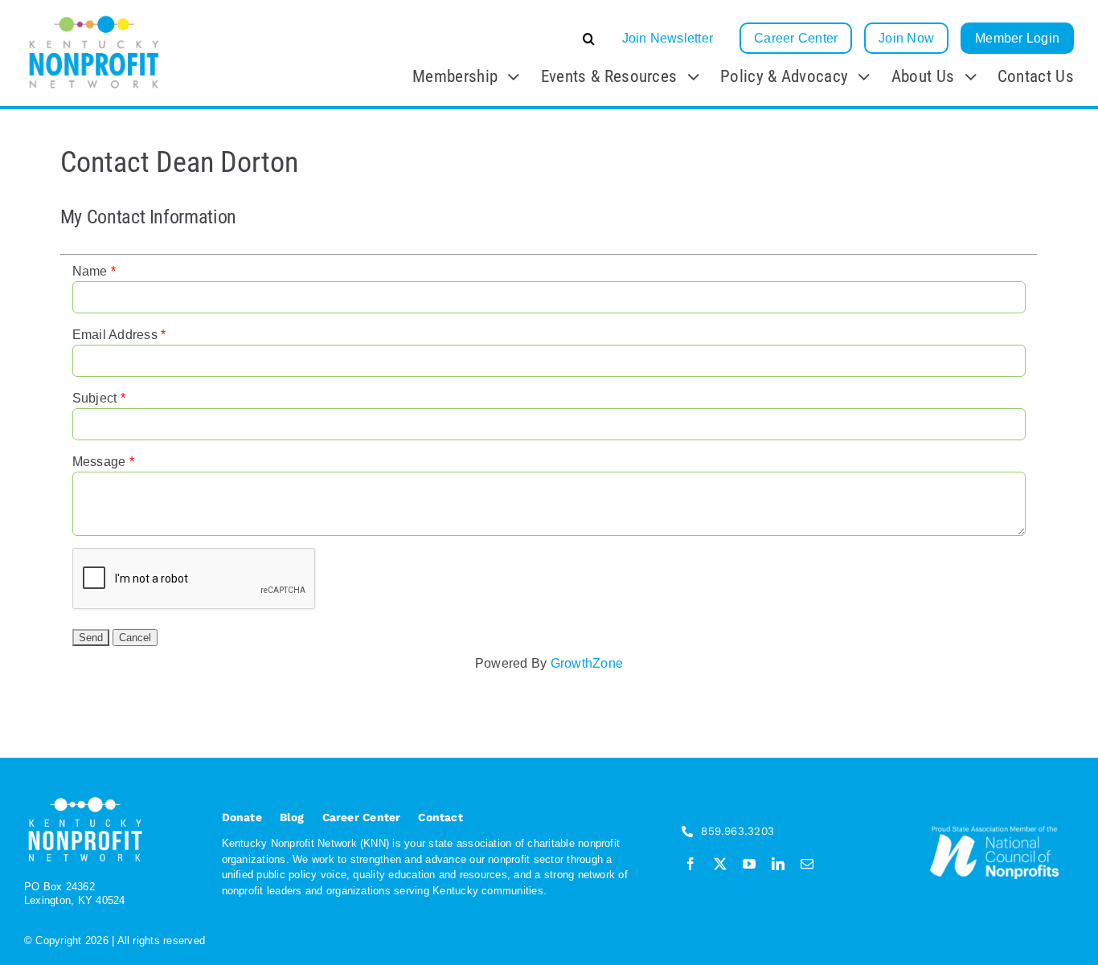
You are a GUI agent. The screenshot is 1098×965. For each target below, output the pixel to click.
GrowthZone (587, 663)
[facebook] (690, 863)
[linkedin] (778, 863)
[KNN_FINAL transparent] (94, 18)
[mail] (807, 863)
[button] (468, 38)
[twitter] (720, 863)
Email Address (115, 334)
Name (90, 271)
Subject (94, 398)
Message (99, 461)
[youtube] (749, 863)
